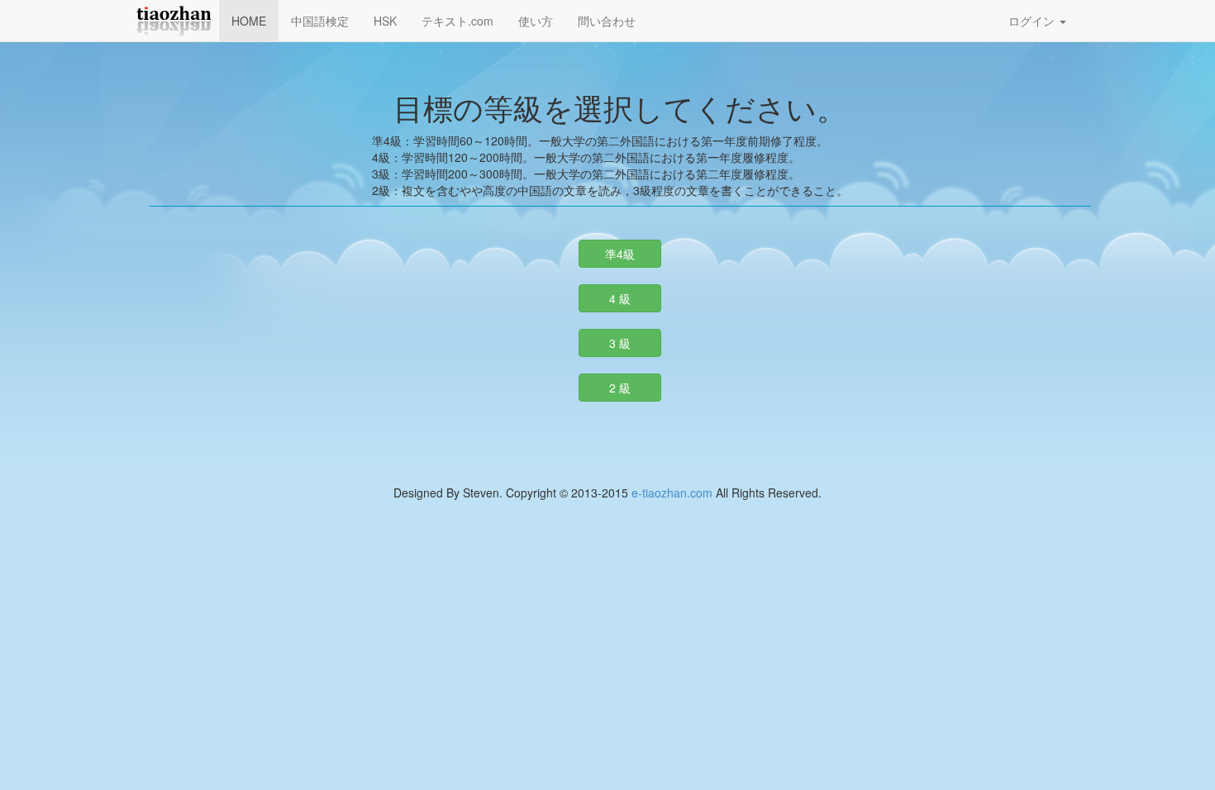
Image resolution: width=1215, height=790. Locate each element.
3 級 (620, 343)
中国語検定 (320, 20)
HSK (385, 20)
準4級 (620, 253)
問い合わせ (607, 20)
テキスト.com (457, 20)
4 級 (620, 298)
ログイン (1033, 20)
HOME (248, 20)
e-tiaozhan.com (671, 492)
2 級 (620, 387)
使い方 (535, 20)
